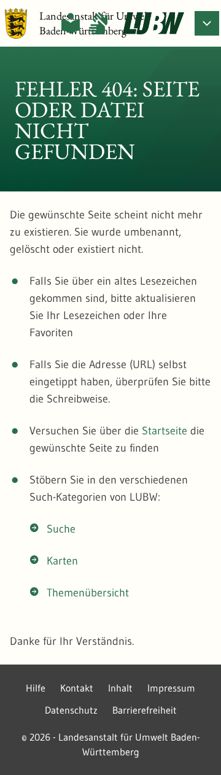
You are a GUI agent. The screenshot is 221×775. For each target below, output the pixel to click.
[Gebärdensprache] (98, 23)
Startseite (164, 431)
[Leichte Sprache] (70, 23)
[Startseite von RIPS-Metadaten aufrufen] (153, 23)
